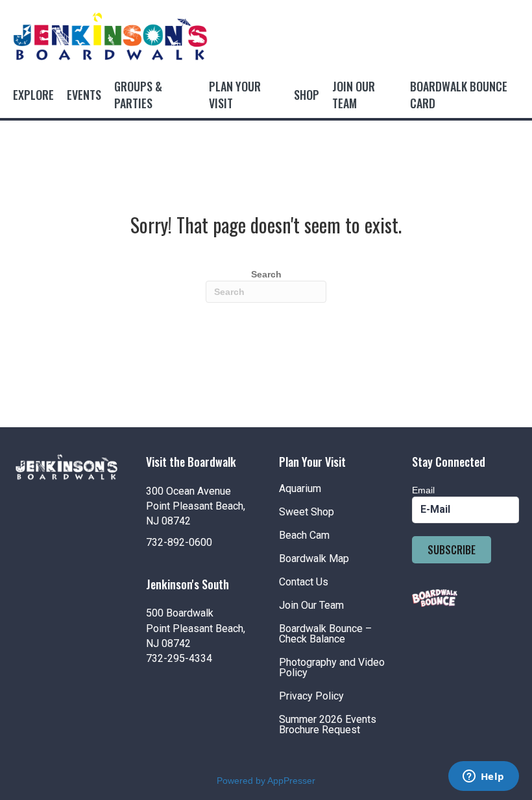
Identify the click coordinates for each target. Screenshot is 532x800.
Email (423, 490)
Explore (33, 94)
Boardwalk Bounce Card (458, 95)
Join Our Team (353, 95)
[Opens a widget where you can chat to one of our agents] (483, 777)
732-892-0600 (179, 542)
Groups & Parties (138, 95)
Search (266, 274)
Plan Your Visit (235, 95)
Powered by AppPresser (266, 780)
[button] (451, 549)
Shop (306, 94)
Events (84, 94)
